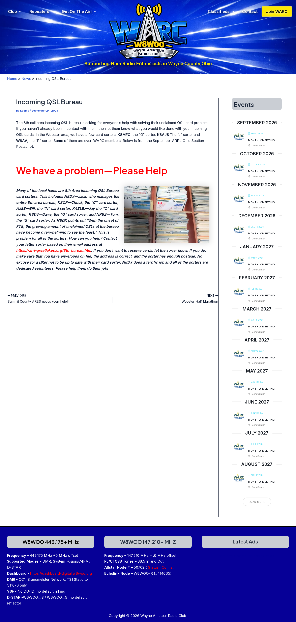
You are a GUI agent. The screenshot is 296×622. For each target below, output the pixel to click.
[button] (19, 11)
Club (12, 11)
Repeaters (39, 11)
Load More (257, 501)
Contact (250, 11)
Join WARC (277, 11)
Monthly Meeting (261, 140)
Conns (167, 567)
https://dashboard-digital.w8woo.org (61, 573)
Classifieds (219, 11)
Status (153, 567)
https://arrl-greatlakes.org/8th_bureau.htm (53, 250)
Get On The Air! (77, 11)
